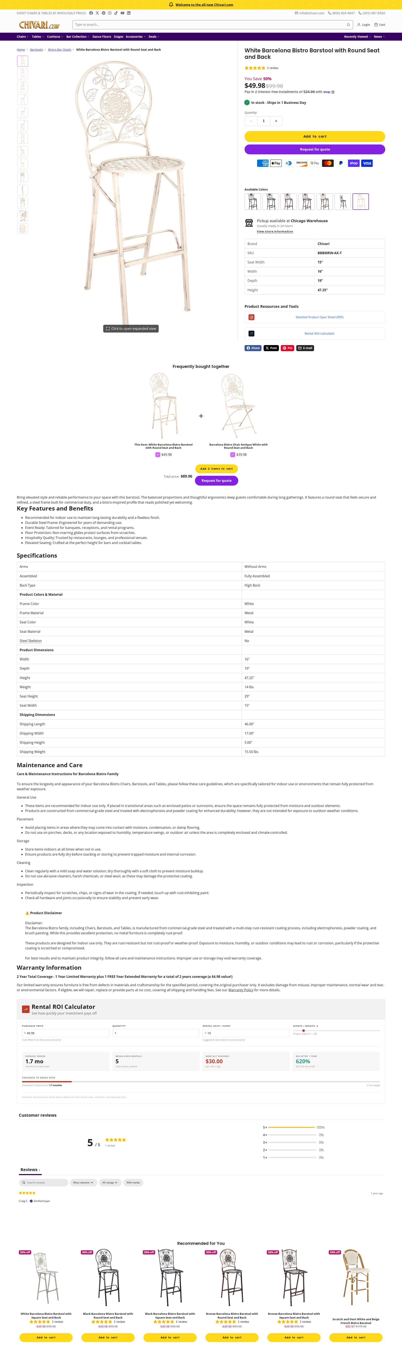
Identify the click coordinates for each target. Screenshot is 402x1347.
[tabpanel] (201, 1206)
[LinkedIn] (129, 13)
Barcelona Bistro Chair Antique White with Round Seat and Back (238, 410)
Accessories (134, 37)
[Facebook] (91, 13)
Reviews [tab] (30, 1169)
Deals (152, 37)
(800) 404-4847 (343, 13)
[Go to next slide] (384, 1299)
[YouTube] (122, 13)
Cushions (53, 37)
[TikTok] (116, 13)
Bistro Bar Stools (59, 50)
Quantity (251, 113)
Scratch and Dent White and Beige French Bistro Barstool (356, 1296)
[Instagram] (110, 13)
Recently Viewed (356, 37)
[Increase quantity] (276, 121)
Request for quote (315, 149)
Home (21, 50)
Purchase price (33, 1025)
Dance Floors (102, 37)
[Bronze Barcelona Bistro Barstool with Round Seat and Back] (289, 201)
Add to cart (315, 136)
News (378, 37)
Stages (118, 37)
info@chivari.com (312, 13)
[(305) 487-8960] (371, 13)
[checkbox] (133, 1182)
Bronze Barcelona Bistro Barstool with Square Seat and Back (294, 1296)
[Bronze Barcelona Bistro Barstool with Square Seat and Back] (307, 201)
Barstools (36, 50)
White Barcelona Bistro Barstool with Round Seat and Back (163, 415)
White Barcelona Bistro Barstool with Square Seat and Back (46, 1296)
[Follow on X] (97, 13)
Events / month (305, 1025)
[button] (293, 1127)
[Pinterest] (104, 13)
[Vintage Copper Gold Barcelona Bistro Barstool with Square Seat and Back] (343, 201)
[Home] (39, 24)
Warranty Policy (240, 990)
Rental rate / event (217, 1025)
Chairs (21, 37)
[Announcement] (201, 4)
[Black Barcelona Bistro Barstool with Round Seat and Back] (253, 201)
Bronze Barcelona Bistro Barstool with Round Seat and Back (232, 1296)
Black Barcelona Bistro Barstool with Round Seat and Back (108, 1296)
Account (363, 25)
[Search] (348, 24)
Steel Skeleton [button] (31, 640)
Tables (36, 37)
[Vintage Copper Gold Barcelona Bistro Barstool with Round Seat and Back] (325, 201)
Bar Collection (76, 37)
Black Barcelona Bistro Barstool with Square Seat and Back (170, 1296)
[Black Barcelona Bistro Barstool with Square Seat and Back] (271, 201)
